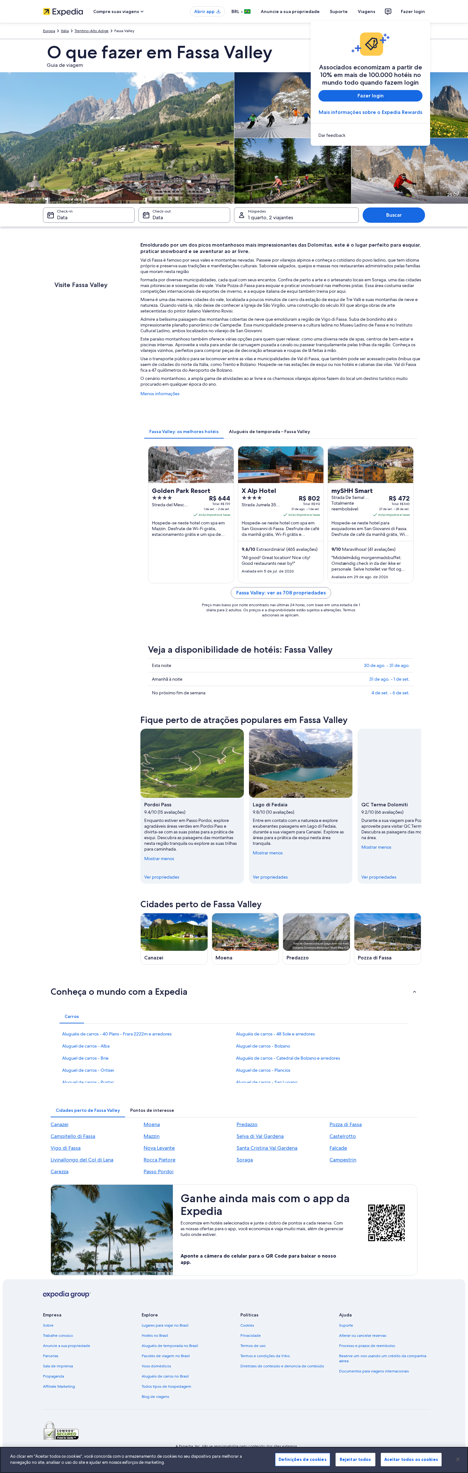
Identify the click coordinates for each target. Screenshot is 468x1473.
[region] (234, 1460)
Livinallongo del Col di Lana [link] (82, 1159)
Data (62, 217)
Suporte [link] (346, 1325)
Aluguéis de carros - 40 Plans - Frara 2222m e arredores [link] (117, 1034)
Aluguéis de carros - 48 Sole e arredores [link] (275, 1034)
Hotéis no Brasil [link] (155, 1335)
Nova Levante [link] (159, 1148)
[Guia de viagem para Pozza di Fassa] (388, 939)
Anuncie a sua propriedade (290, 11)
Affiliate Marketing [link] (59, 1386)
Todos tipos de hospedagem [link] (166, 1386)
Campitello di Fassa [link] (73, 1136)
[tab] (184, 431)
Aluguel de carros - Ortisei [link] (88, 1070)
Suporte (339, 11)
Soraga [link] (245, 1159)
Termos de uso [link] (253, 1345)
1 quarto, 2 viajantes (270, 217)
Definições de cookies (303, 1459)
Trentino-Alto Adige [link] (91, 30)
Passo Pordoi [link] (159, 1171)
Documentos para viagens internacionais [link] (374, 1371)
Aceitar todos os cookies (411, 1459)
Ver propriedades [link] (161, 877)
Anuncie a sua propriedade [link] (66, 1345)
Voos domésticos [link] (156, 1366)
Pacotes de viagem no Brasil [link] (166, 1355)
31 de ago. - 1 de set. (389, 679)
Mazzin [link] (152, 1136)
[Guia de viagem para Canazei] (174, 939)
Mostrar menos (159, 858)
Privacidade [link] (250, 1335)
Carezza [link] (59, 1171)
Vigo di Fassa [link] (66, 1148)
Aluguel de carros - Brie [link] (85, 1058)
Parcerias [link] (50, 1355)
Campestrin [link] (343, 1159)
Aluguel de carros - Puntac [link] (88, 1082)
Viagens (366, 11)
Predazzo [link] (247, 1124)
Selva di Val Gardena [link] (260, 1136)
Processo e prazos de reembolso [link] (367, 1345)
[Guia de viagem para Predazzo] (316, 939)
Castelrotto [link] (343, 1136)
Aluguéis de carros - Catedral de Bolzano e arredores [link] (288, 1058)
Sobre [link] (48, 1325)
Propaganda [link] (53, 1376)
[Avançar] (421, 806)
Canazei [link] (59, 1124)
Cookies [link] (247, 1325)
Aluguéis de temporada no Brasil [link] (170, 1345)
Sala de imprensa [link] (58, 1366)
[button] (234, 991)
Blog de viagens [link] (155, 1396)
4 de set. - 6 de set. (391, 693)
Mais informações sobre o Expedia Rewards (370, 112)
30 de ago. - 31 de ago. (387, 665)
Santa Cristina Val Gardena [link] (267, 1148)
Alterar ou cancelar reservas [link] (362, 1335)
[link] (370, 135)
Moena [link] (152, 1124)
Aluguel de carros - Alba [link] (86, 1046)
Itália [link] (65, 30)
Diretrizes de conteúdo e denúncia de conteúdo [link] (282, 1366)
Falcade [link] (338, 1148)
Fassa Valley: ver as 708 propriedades (281, 593)
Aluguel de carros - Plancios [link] (263, 1070)
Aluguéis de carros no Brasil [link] (165, 1376)
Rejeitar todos (355, 1459)
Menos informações (160, 393)
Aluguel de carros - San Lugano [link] (266, 1082)
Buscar (394, 215)
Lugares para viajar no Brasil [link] (165, 1325)
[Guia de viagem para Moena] (245, 939)
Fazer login (413, 11)
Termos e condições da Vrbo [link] (265, 1355)
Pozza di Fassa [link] (346, 1124)
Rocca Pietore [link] (159, 1159)
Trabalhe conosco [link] (58, 1335)
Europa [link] (49, 30)
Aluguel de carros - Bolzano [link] (263, 1046)
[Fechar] (458, 1459)
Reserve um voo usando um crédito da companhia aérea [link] (382, 1358)
